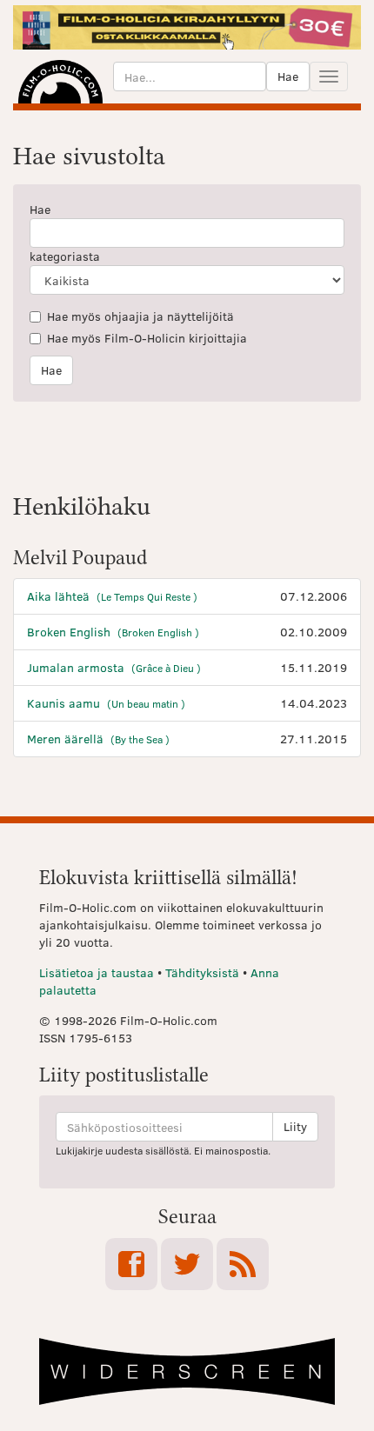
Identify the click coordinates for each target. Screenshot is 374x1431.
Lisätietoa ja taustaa (96, 972)
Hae (287, 76)
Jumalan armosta (114, 667)
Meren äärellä (98, 738)
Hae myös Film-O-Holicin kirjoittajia (147, 337)
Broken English (113, 631)
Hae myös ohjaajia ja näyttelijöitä (140, 316)
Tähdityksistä (202, 972)
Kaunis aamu (106, 703)
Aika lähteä (112, 596)
